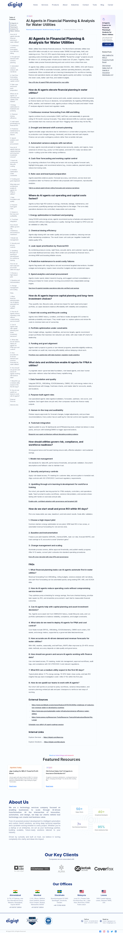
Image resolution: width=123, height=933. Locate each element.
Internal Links (14, 405)
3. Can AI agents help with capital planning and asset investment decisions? (14, 330)
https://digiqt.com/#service (53, 737)
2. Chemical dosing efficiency (13, 116)
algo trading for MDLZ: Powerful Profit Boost (107, 58)
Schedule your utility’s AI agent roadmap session (46, 725)
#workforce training (48, 29)
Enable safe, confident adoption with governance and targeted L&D (53, 501)
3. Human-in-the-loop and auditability (14, 214)
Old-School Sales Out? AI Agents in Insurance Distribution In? (107, 70)
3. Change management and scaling (14, 287)
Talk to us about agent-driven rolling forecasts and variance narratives (54, 188)
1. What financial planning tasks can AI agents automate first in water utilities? (14, 302)
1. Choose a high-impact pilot (14, 275)
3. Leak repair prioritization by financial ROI (15, 123)
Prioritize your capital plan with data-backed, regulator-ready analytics (54, 355)
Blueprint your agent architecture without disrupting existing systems (53, 434)
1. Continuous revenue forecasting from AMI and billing (14, 49)
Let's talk (108, 44)
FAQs (11, 293)
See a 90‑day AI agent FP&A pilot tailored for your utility (49, 82)
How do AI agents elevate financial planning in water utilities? (15, 38)
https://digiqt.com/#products (54, 742)
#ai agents (57, 29)
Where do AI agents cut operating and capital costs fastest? (14, 97)
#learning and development (34, 29)
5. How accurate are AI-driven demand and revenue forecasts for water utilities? (14, 358)
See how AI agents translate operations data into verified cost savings (54, 288)
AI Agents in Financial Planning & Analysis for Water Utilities (15, 27)
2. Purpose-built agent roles (14, 206)
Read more (13, 786)
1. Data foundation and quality (15, 199)
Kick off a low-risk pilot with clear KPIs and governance (48, 557)
